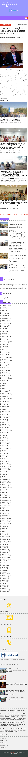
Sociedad (2, 745)
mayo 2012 (4, 546)
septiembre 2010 (6, 578)
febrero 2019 (5, 426)
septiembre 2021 (6, 378)
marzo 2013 (4, 531)
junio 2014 (4, 508)
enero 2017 (4, 463)
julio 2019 (4, 417)
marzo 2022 (5, 369)
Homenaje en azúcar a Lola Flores (14, 676)
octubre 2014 (5, 504)
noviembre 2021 (5, 375)
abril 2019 (4, 422)
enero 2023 (4, 354)
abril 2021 (4, 387)
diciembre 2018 (5, 429)
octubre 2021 (5, 377)
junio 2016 (4, 473)
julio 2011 (4, 562)
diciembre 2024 (5, 318)
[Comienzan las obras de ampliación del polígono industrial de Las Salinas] (4, 226)
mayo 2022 (4, 365)
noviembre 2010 (5, 575)
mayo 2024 (4, 330)
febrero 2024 (5, 333)
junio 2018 (4, 437)
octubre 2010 (5, 577)
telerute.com (13, 752)
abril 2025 (4, 312)
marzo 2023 (5, 351)
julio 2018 (4, 435)
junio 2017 (4, 455)
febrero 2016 (5, 479)
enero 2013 (4, 534)
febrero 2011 (5, 570)
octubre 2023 (5, 339)
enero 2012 (4, 552)
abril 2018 (4, 440)
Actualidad (5, 219)
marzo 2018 (4, 442)
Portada (2, 744)
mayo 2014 (4, 510)
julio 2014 (4, 507)
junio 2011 (4, 564)
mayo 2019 (4, 421)
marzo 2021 (4, 388)
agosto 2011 (4, 560)
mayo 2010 (4, 585)
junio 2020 (4, 401)
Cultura (2, 738)
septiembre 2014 (6, 505)
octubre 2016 (5, 468)
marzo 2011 (4, 569)
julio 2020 (4, 400)
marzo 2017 (4, 460)
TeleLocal (2, 747)
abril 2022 (4, 367)
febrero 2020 (5, 408)
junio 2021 (4, 383)
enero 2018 (4, 445)
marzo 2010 (4, 588)
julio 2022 (4, 362)
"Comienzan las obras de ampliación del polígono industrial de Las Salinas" (15, 226)
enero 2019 (4, 427)
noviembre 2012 (5, 538)
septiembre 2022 (6, 361)
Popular (12, 219)
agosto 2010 (5, 580)
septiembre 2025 (6, 305)
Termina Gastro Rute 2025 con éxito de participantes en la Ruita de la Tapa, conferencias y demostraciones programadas (13, 726)
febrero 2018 (5, 443)
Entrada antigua (24, 214)
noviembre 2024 (6, 320)
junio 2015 (4, 491)
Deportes (2, 740)
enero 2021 (4, 391)
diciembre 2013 (5, 518)
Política (2, 742)
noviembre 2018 (5, 430)
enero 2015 (4, 499)
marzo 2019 (4, 424)
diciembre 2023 (5, 336)
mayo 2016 (4, 474)
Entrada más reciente (5, 214)
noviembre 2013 (5, 520)
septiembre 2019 (6, 416)
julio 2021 (4, 382)
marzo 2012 (4, 549)
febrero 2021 (5, 390)
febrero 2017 (5, 461)
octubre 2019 (5, 414)
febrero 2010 (5, 590)
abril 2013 (4, 530)
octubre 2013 (5, 521)
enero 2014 (4, 517)
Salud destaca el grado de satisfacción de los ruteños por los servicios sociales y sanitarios (16, 684)
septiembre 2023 (6, 341)
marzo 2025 (5, 313)
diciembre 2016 (5, 465)
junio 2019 (4, 419)
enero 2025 (4, 317)
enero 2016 (4, 481)
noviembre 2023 (6, 338)
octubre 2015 (5, 486)
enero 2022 (4, 372)
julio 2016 (4, 471)
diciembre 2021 (5, 374)
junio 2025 (4, 309)
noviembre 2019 (5, 413)
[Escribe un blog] (2, 98)
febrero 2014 (5, 515)
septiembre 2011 (5, 559)
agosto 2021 (5, 380)
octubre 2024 (5, 322)
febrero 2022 (5, 370)
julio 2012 (4, 543)
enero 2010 (4, 591)
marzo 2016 (4, 478)
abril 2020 (4, 404)
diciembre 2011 (5, 554)
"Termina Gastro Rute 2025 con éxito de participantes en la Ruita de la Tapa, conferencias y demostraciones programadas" (17, 258)
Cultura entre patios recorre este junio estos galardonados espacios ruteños (15, 698)
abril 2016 (4, 476)
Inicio (15, 214)
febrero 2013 (5, 533)
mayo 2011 (4, 565)
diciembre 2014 (5, 500)
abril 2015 (4, 494)
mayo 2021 (4, 385)
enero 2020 (4, 409)
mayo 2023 (4, 348)
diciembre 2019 (5, 411)
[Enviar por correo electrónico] (1, 98)
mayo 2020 (4, 403)
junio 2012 (4, 544)
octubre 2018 (5, 432)
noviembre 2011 (5, 556)
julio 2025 (4, 307)
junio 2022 (4, 364)
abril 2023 (4, 349)
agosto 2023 (5, 343)
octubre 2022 (5, 359)
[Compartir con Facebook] (5, 98)
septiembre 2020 (6, 398)
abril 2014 (4, 512)
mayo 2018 (4, 439)
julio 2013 (4, 525)
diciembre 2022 (5, 356)
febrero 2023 (5, 352)
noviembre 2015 (5, 484)
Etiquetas (18, 219)
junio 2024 (4, 328)
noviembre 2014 (5, 502)
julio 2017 (4, 453)
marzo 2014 (4, 513)
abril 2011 (4, 567)
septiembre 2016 (6, 469)
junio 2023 (4, 346)
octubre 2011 (5, 557)
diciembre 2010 (5, 573)
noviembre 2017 (5, 448)
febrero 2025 (5, 315)
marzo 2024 (5, 331)
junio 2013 (4, 526)
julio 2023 (4, 344)
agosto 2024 (5, 325)
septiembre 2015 (6, 487)
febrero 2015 (5, 497)
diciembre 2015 (5, 482)
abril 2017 (4, 458)
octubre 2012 (5, 539)
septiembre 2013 (6, 523)
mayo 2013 (4, 528)
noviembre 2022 (6, 357)
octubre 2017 (5, 450)
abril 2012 (4, 547)
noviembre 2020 (6, 395)
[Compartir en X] (4, 98)
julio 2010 (4, 582)
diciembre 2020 (5, 393)
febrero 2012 (5, 551)
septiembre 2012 (6, 541)
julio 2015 (4, 489)
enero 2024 (4, 335)
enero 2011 (4, 572)
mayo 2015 (4, 492)
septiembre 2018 (6, 434)
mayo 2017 (4, 456)
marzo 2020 (5, 406)
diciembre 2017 (5, 447)
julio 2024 (4, 326)
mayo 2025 (4, 310)
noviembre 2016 (5, 466)
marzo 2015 (4, 495)
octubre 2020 (5, 396)
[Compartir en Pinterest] (6, 98)
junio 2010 (4, 583)
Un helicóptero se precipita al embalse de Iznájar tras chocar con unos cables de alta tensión (16, 670)
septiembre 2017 (6, 452)
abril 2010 (4, 586)
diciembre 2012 (5, 536)
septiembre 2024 (6, 323)
